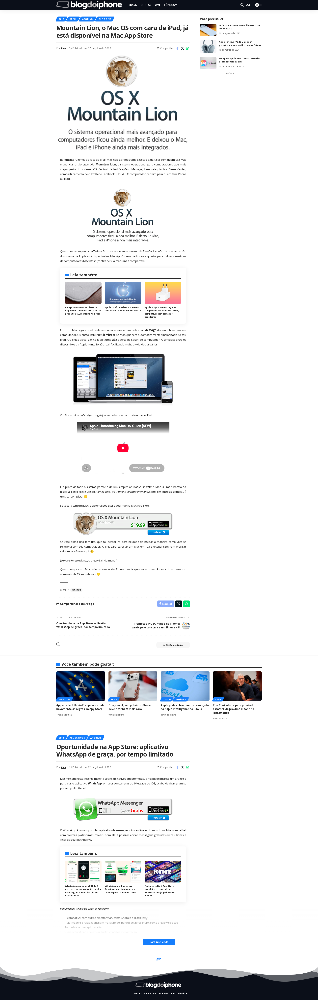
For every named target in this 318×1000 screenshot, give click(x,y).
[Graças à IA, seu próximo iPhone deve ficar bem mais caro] (132, 686)
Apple (73, 19)
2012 (61, 19)
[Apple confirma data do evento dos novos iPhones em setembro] (123, 293)
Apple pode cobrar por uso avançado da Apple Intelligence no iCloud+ (185, 707)
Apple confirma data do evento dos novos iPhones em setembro (123, 309)
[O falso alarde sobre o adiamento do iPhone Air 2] (208, 30)
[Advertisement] (231, 126)
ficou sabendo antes (115, 251)
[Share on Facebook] (177, 48)
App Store (64, 699)
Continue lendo (159, 942)
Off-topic (105, 19)
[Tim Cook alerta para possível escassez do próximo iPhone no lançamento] (237, 686)
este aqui (83, 551)
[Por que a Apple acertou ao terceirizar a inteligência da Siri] (208, 63)
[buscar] (242, 5)
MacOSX (76, 590)
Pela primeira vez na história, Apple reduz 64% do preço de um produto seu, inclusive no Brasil (83, 310)
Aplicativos (77, 737)
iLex (63, 48)
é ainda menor (107, 560)
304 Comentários (174, 644)
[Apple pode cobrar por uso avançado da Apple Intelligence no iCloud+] (185, 686)
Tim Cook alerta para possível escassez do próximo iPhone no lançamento (233, 709)
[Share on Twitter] (182, 48)
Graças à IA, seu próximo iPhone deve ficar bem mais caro (129, 707)
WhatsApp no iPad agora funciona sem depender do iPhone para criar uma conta (120, 889)
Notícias (181, 699)
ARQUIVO (87, 19)
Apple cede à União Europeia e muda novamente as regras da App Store (80, 707)
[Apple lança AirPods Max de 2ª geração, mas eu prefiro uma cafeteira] (208, 46)
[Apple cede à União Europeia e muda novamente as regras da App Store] (80, 686)
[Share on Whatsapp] (187, 48)
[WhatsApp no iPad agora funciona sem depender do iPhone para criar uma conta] (123, 871)
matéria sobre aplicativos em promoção (119, 778)
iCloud (167, 699)
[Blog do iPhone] (90, 5)
